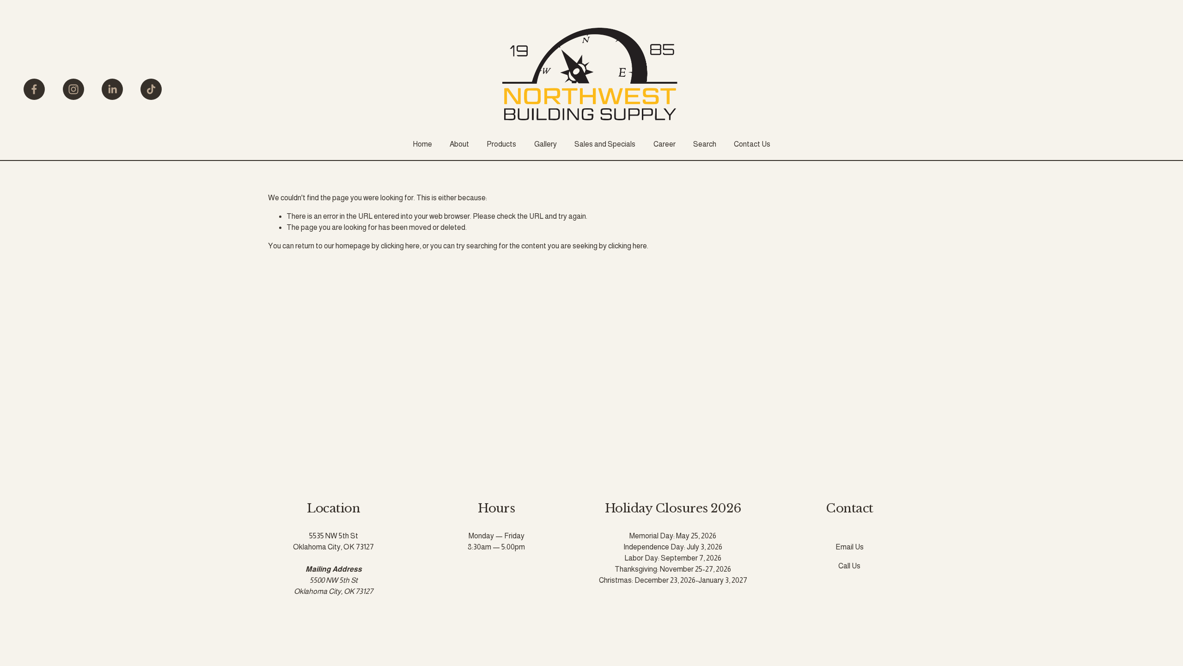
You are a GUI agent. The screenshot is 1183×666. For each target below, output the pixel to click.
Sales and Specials (604, 144)
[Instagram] (73, 89)
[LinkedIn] (112, 89)
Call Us (849, 566)
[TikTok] (151, 89)
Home (422, 144)
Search (704, 144)
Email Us (849, 547)
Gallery (545, 144)
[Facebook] (34, 89)
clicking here (400, 246)
